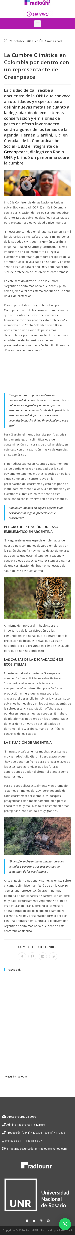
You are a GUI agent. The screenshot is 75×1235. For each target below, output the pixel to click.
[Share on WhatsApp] (53, 956)
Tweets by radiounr (15, 1076)
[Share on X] (22, 956)
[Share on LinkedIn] (43, 956)
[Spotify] (48, 1221)
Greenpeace (16, 151)
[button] (37, 23)
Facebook (14, 969)
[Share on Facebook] (32, 956)
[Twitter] (34, 1221)
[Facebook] (27, 1221)
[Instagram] (41, 1221)
